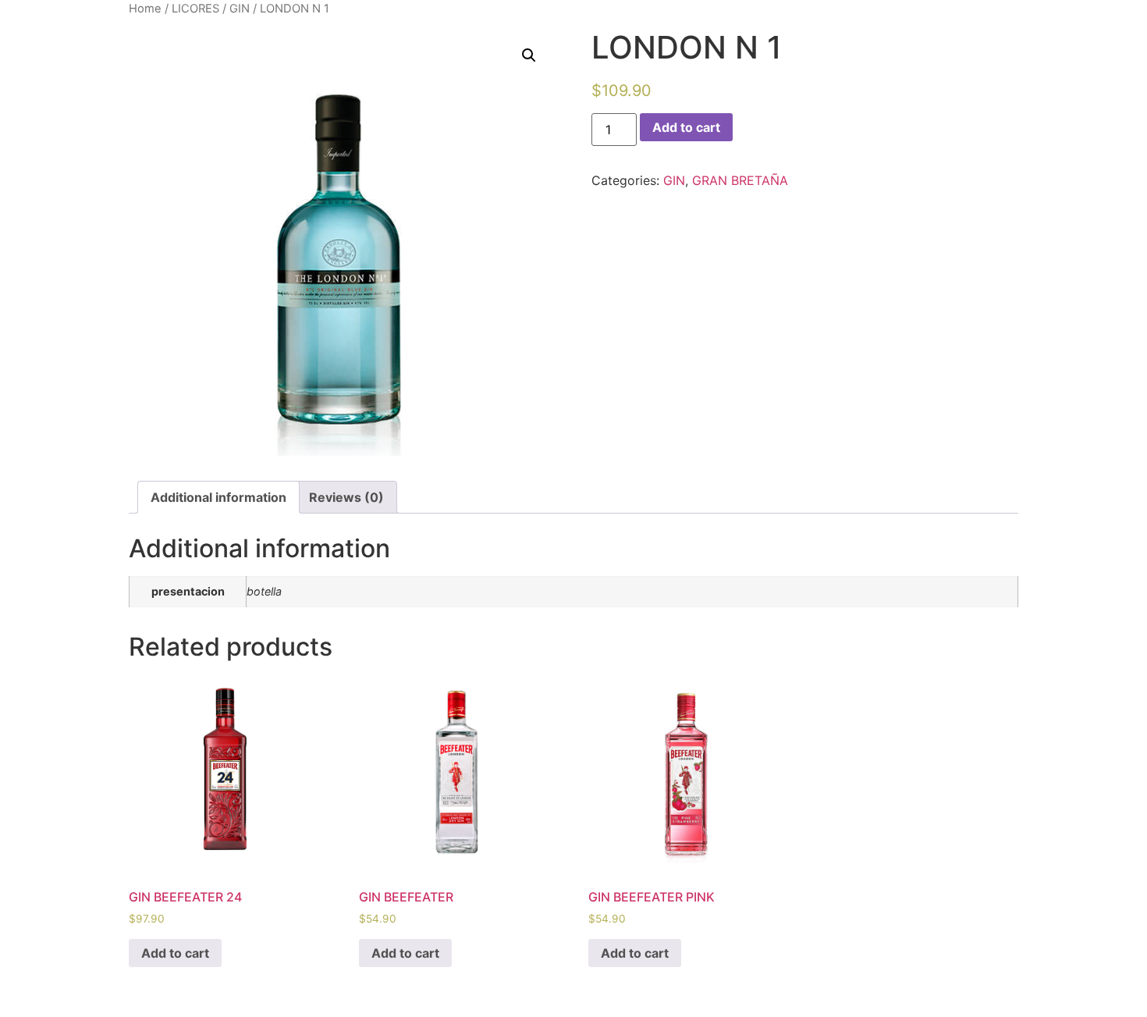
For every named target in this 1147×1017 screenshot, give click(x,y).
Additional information (218, 497)
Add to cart (686, 127)
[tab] (218, 497)
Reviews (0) (346, 497)
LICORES (195, 9)
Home (145, 9)
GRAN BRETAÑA (740, 180)
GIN (239, 9)
